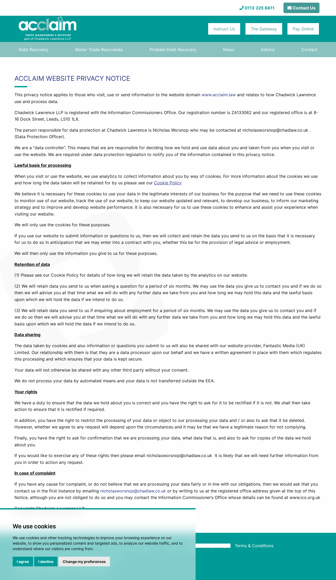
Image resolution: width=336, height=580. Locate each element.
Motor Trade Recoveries (99, 49)
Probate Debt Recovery (173, 49)
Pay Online (303, 28)
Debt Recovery (33, 49)
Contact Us (304, 7)
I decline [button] (45, 561)
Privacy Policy (212, 546)
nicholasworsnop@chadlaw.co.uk (133, 490)
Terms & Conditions (254, 546)
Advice (268, 49)
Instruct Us (224, 28)
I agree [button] (23, 561)
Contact (309, 49)
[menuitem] (33, 50)
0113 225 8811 (260, 7)
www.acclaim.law (219, 94)
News (228, 49)
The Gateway (264, 28)
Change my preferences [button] (84, 561)
